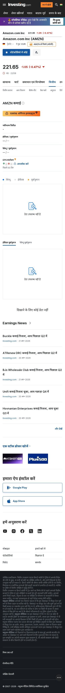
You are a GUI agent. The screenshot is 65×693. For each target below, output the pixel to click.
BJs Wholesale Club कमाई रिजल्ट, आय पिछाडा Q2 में (32, 372)
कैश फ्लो (43, 90)
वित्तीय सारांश (7, 90)
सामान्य (6, 82)
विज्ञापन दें (39, 555)
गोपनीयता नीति (8, 663)
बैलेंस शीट (32, 90)
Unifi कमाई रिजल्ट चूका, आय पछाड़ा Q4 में (26, 391)
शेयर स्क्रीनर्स (17, 13)
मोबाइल (6, 548)
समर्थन (38, 562)
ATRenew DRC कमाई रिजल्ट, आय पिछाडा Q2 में (30, 353)
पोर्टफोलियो (8, 555)
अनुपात (53, 90)
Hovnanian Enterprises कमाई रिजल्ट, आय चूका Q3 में (30, 411)
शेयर (5, 13)
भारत (29, 13)
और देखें (58, 428)
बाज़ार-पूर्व (41, 13)
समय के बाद (55, 13)
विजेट (5, 562)
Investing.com (9, 341)
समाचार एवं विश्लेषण (33, 82)
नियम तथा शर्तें (8, 652)
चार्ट (16, 82)
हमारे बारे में (40, 548)
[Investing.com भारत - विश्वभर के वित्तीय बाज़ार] (19, 5)
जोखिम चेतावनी (8, 674)
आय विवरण (20, 90)
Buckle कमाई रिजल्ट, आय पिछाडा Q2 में (25, 336)
